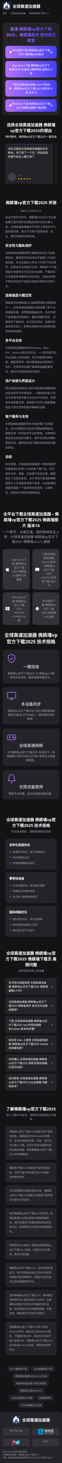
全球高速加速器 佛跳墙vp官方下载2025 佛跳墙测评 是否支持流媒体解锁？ (28, 1005)
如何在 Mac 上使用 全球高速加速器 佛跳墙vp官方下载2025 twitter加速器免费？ (28, 1044)
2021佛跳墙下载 (18, 1368)
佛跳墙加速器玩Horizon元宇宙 (31, 1376)
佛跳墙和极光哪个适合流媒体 (31, 1383)
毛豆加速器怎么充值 (22, 1397)
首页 (5, 13)
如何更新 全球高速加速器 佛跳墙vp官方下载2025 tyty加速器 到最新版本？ (28, 1082)
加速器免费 (45, 1397)
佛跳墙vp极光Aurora (31, 1390)
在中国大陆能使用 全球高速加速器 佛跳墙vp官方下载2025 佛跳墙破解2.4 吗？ (28, 986)
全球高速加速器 (18, 13)
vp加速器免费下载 (42, 1368)
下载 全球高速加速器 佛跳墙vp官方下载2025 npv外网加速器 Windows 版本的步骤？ (28, 1025)
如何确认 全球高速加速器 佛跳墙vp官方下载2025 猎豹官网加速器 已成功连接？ (28, 1063)
